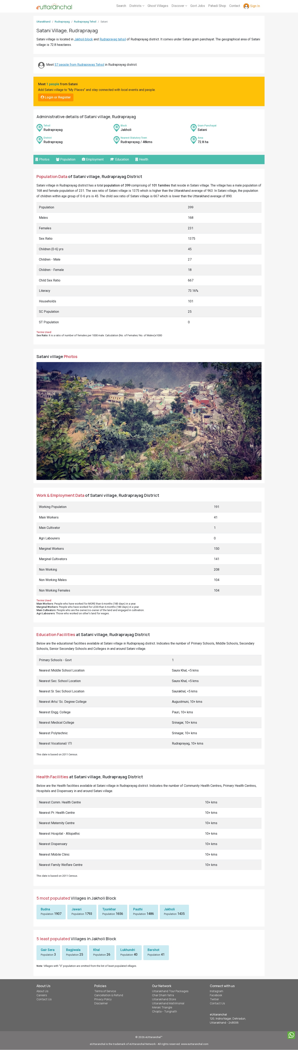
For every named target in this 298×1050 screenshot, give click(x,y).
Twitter (214, 999)
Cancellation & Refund (108, 995)
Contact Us (43, 999)
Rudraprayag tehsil (113, 39)
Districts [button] (135, 6)
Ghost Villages (158, 6)
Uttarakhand (43, 21)
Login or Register (57, 97)
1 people (52, 84)
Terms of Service (105, 991)
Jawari (76, 909)
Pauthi (138, 909)
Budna (45, 909)
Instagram (216, 991)
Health (143, 159)
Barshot (153, 950)
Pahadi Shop (217, 6)
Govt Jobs (197, 6)
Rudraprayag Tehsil (85, 21)
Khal (96, 950)
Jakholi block (83, 39)
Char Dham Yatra (163, 995)
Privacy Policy (103, 999)
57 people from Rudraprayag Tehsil (79, 65)
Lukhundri (127, 950)
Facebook (216, 995)
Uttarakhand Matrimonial (168, 1003)
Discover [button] (178, 6)
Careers (41, 995)
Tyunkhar (109, 909)
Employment (94, 159)
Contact (234, 6)
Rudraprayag (62, 21)
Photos (43, 159)
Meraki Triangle (162, 1007)
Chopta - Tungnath (164, 1011)
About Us (42, 991)
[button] (53, 421)
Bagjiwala (73, 950)
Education (121, 159)
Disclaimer (101, 1003)
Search (121, 6)
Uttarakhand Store (164, 999)
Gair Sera (48, 950)
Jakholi (169, 909)
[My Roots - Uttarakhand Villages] (54, 6)
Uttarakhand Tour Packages (170, 991)
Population (67, 159)
